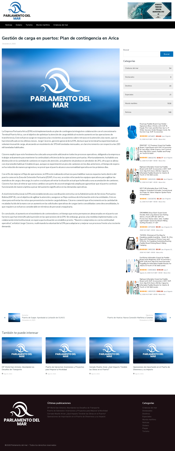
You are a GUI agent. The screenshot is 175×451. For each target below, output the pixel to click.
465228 (151, 249)
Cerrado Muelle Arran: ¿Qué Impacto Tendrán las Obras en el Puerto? (108, 368)
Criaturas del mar (149, 408)
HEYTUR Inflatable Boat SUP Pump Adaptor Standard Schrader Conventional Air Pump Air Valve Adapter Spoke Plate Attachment (156, 191)
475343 (151, 227)
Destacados (147, 411)
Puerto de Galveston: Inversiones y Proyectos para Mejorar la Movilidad (65, 368)
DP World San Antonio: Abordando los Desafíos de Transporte (18, 368)
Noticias (145, 422)
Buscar (126, 50)
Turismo (145, 431)
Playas (145, 428)
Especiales (146, 416)
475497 (151, 136)
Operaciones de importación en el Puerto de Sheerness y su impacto (151, 368)
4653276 (152, 158)
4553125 (152, 179)
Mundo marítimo (149, 419)
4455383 (152, 270)
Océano (145, 425)
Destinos (146, 414)
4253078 (152, 199)
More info (162, 139)
